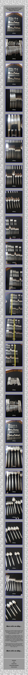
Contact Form (13, 663)
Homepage (14, 660)
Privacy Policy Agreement (14, 665)
